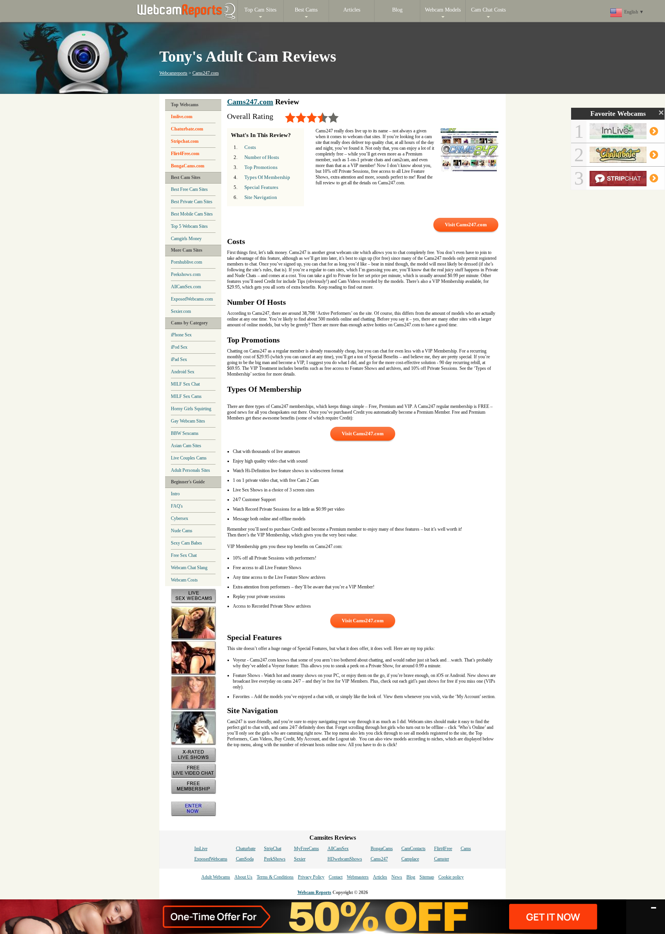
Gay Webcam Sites (188, 421)
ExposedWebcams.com (192, 299)
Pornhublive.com (186, 262)
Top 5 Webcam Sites (189, 226)
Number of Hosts (261, 157)
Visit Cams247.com (466, 224)
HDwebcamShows (344, 859)
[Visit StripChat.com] (623, 183)
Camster (441, 859)
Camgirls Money (186, 238)
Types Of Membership (267, 177)
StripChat (272, 848)
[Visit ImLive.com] (623, 136)
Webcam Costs (184, 580)
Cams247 (379, 859)
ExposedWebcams (210, 859)
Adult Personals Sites (190, 470)
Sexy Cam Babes (186, 543)
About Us (243, 877)
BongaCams (382, 848)
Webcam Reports (314, 892)
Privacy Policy (311, 877)
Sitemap (426, 877)
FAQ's (177, 506)
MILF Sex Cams (186, 396)
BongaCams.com (187, 166)
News (396, 877)
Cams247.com (205, 73)
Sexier (300, 859)
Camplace (410, 859)
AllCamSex (338, 848)
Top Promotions (260, 167)
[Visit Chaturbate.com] (623, 159)
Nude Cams (181, 530)
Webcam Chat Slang (189, 567)
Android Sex (182, 371)
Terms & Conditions (275, 877)
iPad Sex (179, 359)
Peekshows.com (186, 274)
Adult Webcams (215, 877)
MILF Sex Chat (185, 384)
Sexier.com (181, 311)
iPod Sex (179, 347)
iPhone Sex (181, 335)
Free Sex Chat (184, 555)
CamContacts (413, 848)
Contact (336, 877)
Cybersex (179, 518)
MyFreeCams (306, 848)
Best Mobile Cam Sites (192, 214)
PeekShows (275, 859)
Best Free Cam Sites (189, 189)
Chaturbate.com (187, 129)
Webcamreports (173, 73)
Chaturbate (246, 848)
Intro (175, 493)
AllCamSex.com (186, 286)
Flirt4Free (443, 848)
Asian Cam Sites (186, 445)
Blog (410, 877)
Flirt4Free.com (185, 153)
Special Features (261, 187)
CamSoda (245, 859)
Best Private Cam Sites (191, 201)
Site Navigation (260, 197)
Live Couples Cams (189, 458)
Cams (466, 848)
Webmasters (358, 877)
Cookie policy (451, 877)
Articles (380, 877)
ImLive (200, 848)
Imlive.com (181, 116)
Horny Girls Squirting (191, 408)
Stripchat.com (185, 141)
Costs (250, 147)
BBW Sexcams (185, 433)
